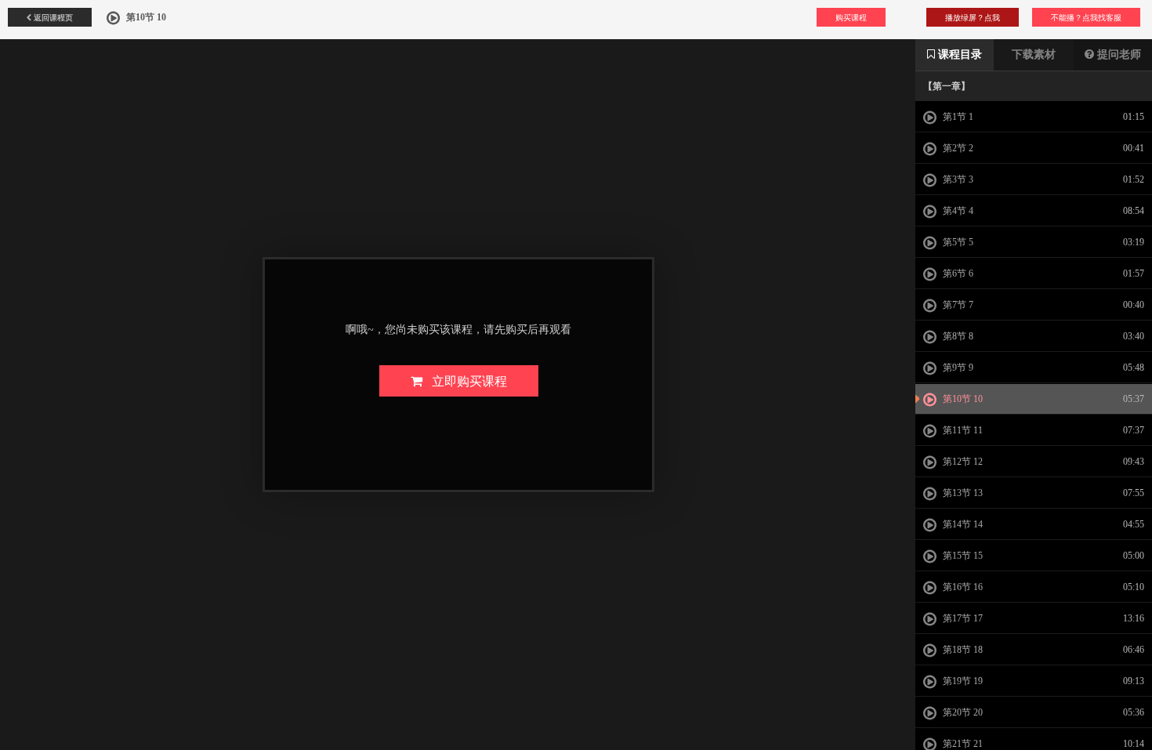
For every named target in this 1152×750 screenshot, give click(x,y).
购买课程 (851, 17)
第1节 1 (956, 116)
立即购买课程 (464, 380)
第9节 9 (956, 367)
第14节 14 (961, 524)
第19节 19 (961, 681)
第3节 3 (956, 179)
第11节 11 (961, 430)
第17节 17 (961, 618)
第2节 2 (956, 148)
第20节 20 (961, 712)
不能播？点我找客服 (1086, 17)
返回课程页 (52, 17)
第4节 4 (956, 210)
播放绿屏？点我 (972, 17)
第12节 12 (961, 461)
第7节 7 (956, 304)
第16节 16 (961, 587)
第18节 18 (961, 649)
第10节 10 (961, 398)
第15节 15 (961, 555)
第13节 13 (961, 492)
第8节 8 (956, 336)
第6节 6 (956, 273)
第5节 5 (956, 242)
